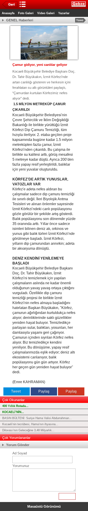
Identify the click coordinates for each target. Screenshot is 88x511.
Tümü (79, 20)
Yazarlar (63, 13)
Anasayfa (8, 13)
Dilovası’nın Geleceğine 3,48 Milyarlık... (28, 430)
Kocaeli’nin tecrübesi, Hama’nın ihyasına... (30, 424)
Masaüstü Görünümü (44, 506)
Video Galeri (46, 13)
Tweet (16, 391)
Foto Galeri (26, 13)
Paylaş (43, 391)
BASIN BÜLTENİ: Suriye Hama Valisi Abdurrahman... (37, 418)
